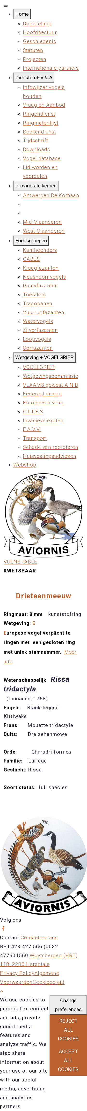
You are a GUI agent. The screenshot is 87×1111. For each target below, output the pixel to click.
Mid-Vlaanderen (42, 222)
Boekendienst (39, 132)
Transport (35, 438)
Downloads (36, 149)
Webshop (24, 465)
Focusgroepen (31, 241)
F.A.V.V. (32, 429)
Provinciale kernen (36, 186)
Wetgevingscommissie (50, 376)
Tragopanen (37, 303)
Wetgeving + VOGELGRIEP (44, 357)
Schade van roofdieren (50, 447)
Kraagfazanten (41, 268)
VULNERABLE (20, 562)
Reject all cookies (68, 1030)
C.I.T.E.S (33, 412)
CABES (31, 259)
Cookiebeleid (49, 982)
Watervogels (38, 321)
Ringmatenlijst (40, 123)
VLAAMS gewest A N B (50, 385)
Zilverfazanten (40, 330)
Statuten (33, 50)
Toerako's (34, 294)
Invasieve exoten (43, 420)
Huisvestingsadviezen (49, 456)
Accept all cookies (68, 1060)
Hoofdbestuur (40, 32)
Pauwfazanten (40, 286)
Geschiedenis (39, 41)
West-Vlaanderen (44, 231)
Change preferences (68, 1005)
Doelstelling (37, 24)
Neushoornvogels (44, 277)
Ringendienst (39, 114)
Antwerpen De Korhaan (51, 195)
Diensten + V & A (33, 78)
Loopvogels (37, 339)
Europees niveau (43, 403)
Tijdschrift (35, 140)
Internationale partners (51, 68)
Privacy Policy (17, 973)
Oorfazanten (38, 348)
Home (22, 14)
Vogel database (42, 158)
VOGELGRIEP (39, 367)
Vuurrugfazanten (43, 312)
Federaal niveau (42, 394)
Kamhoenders (40, 250)
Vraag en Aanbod (44, 105)
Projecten (34, 59)
